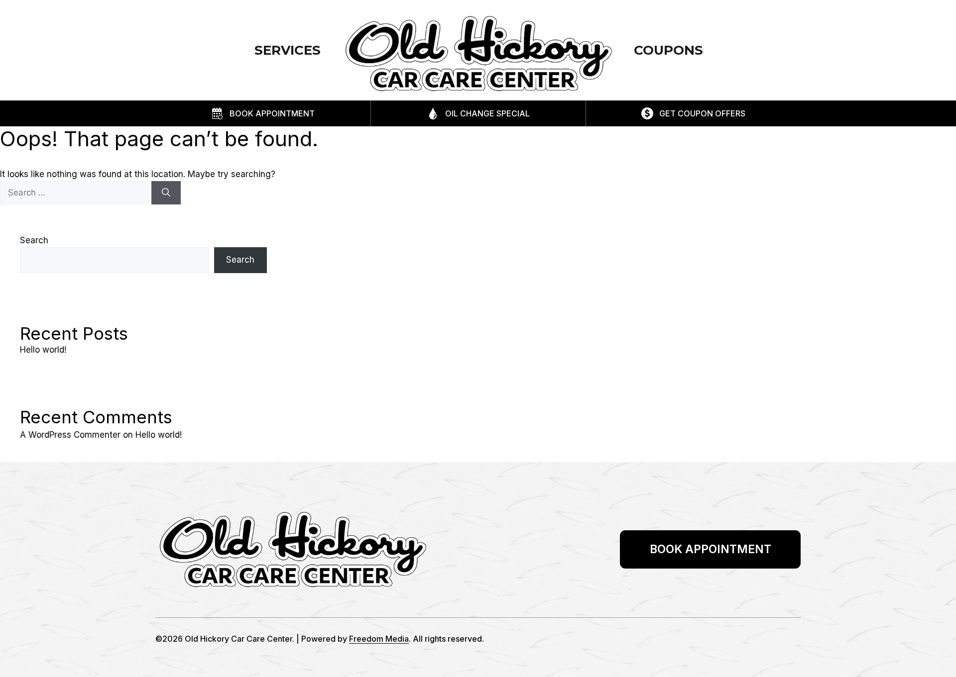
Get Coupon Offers (702, 113)
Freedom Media (379, 639)
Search (34, 240)
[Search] (166, 193)
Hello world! (43, 350)
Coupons (668, 50)
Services (287, 50)
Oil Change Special (487, 113)
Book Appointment (272, 113)
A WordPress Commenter (70, 435)
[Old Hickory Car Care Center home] (478, 53)
